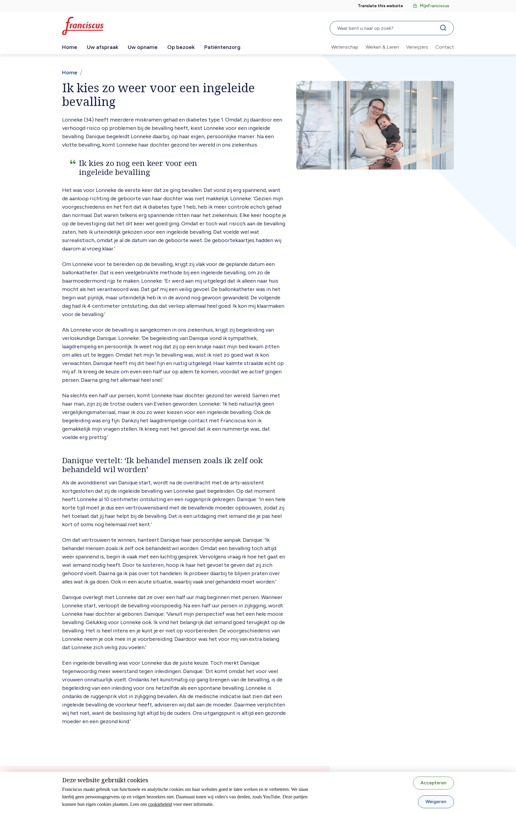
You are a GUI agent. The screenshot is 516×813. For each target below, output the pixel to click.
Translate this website (380, 5)
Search (444, 29)
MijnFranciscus (434, 5)
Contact (444, 47)
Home (69, 47)
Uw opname (143, 47)
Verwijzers (417, 47)
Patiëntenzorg (222, 47)
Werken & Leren (382, 47)
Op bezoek (181, 47)
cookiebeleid (160, 804)
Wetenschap (344, 47)
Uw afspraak (102, 47)
